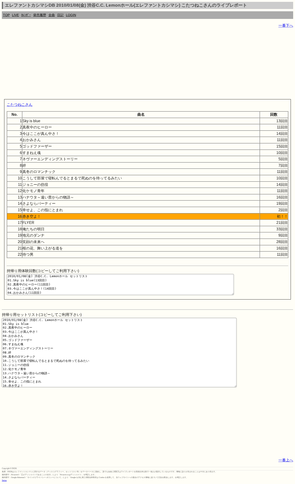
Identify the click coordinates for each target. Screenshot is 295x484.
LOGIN (71, 15)
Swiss (4, 480)
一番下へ (285, 25)
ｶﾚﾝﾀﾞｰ (26, 15)
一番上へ (285, 460)
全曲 (51, 15)
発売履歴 (39, 15)
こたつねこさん (19, 105)
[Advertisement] (140, 64)
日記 (60, 15)
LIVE (15, 15)
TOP (6, 15)
